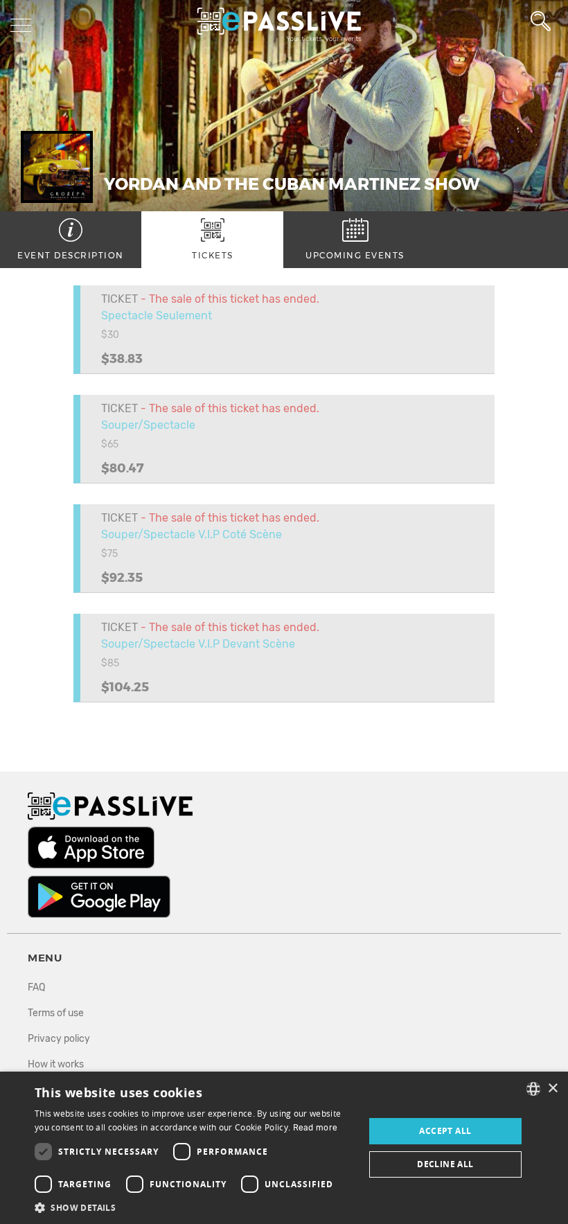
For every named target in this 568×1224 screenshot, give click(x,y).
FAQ (36, 987)
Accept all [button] (445, 1131)
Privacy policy (59, 1039)
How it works (56, 1064)
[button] (195, 1207)
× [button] (552, 1088)
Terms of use (56, 1013)
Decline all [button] (445, 1164)
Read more (315, 1128)
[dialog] (284, 1148)
